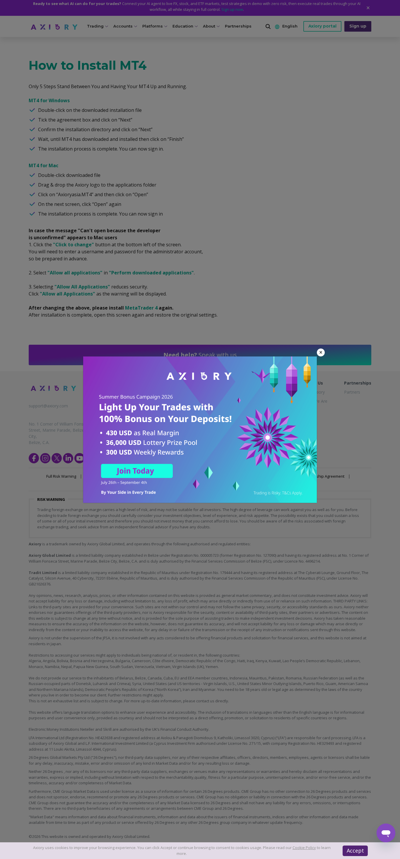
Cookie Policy (304, 847)
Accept (355, 850)
